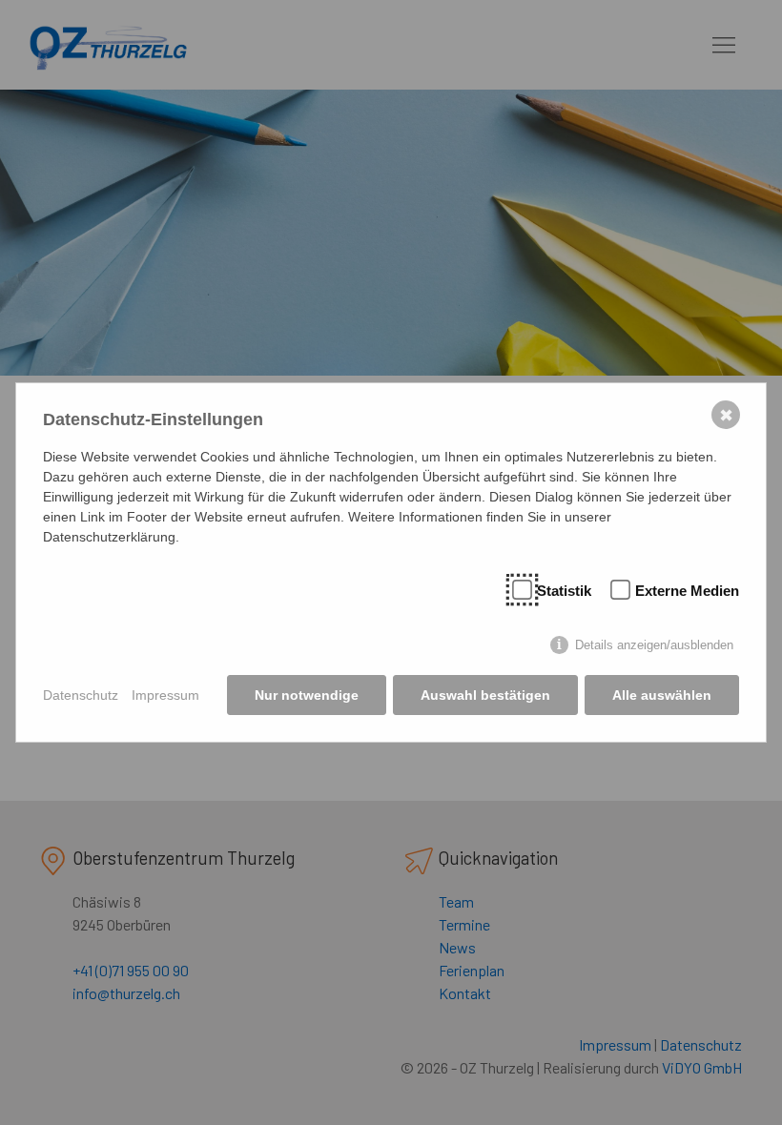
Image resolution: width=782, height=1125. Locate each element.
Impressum (165, 695)
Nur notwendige (307, 695)
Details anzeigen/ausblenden (654, 645)
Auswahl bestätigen (485, 695)
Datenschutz (80, 695)
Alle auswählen (661, 695)
